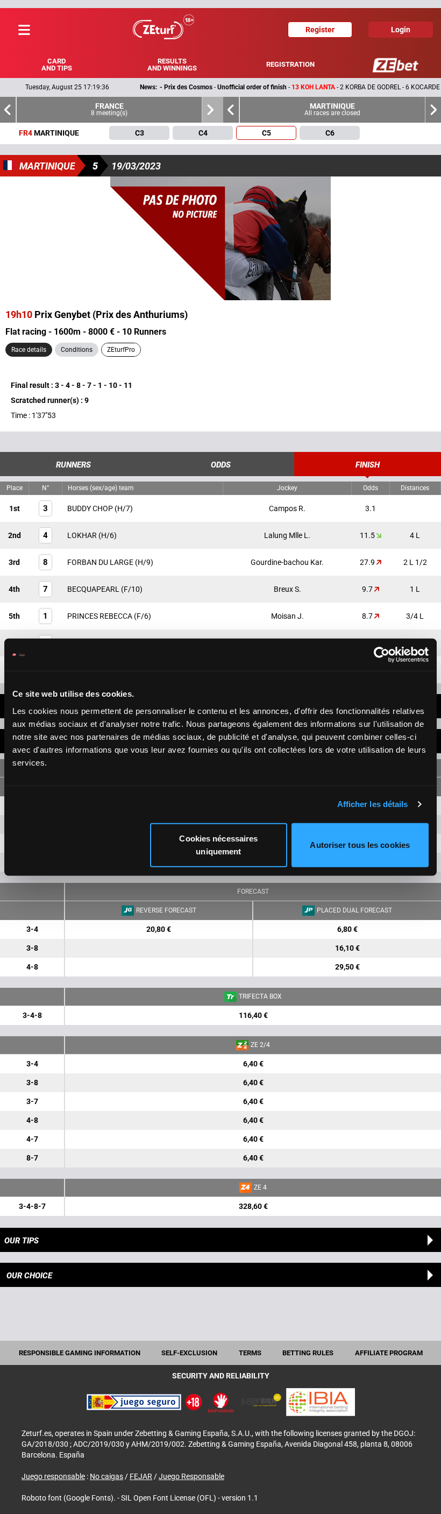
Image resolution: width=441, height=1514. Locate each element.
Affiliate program (389, 1353)
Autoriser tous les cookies (360, 844)
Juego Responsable (191, 1476)
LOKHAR (82, 535)
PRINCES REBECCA (100, 616)
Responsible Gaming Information (79, 1353)
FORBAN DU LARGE (101, 562)
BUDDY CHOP (91, 508)
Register (320, 29)
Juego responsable (53, 1476)
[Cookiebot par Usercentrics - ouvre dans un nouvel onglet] (382, 655)
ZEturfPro (121, 349)
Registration (290, 64)
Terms (250, 1353)
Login (400, 29)
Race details (28, 349)
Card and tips (56, 64)
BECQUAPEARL (94, 589)
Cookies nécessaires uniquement (218, 844)
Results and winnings (172, 64)
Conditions (77, 349)
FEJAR (141, 1476)
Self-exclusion (189, 1353)
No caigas (106, 1476)
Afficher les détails (372, 804)
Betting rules (307, 1353)
